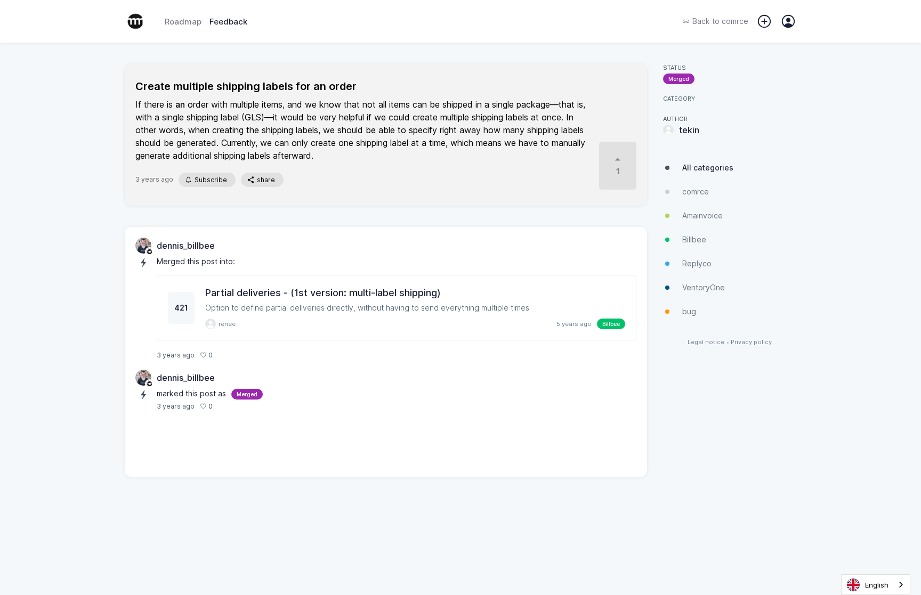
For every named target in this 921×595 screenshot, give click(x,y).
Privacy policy (751, 342)
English (876, 585)
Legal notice (706, 342)
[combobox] (875, 584)
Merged (678, 79)
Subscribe (211, 180)
